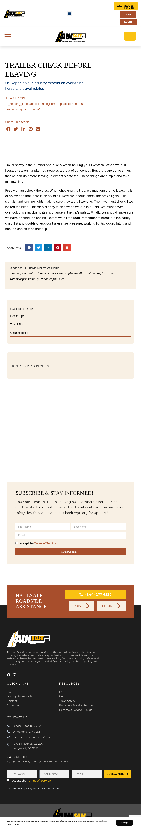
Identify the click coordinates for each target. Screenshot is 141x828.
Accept (124, 822)
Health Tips (17, 316)
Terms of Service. (45, 543)
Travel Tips (17, 324)
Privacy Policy (32, 788)
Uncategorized (19, 332)
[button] (69, 13)
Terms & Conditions (50, 788)
